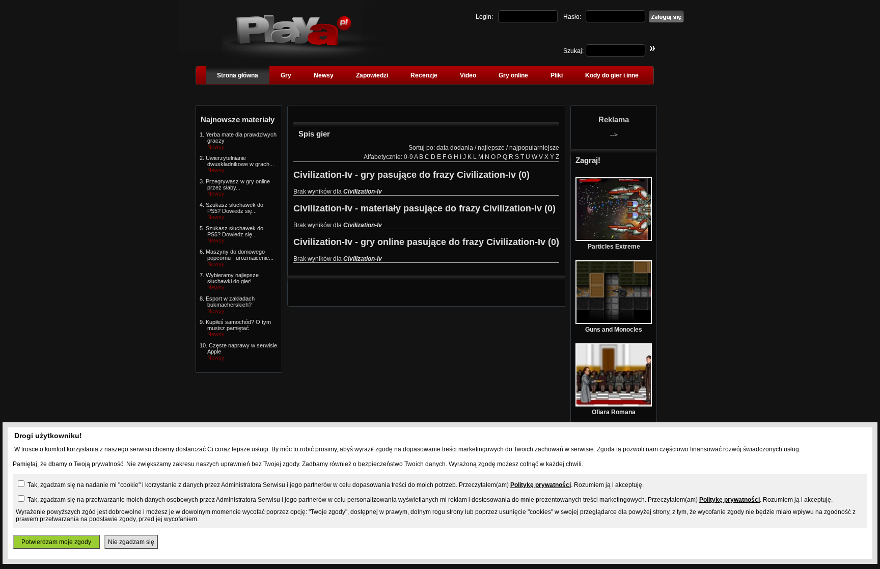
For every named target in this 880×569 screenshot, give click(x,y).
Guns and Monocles (613, 329)
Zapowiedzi (372, 75)
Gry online (513, 75)
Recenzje (423, 75)
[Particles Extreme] (613, 238)
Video (468, 75)
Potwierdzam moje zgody (56, 542)
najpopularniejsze (534, 147)
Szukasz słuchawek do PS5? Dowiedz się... (234, 208)
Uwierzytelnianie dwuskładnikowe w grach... (240, 161)
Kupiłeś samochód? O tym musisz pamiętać (238, 325)
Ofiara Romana (614, 412)
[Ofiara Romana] (613, 404)
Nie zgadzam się (131, 542)
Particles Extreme (614, 246)
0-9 (408, 156)
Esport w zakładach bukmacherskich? (230, 301)
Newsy (324, 75)
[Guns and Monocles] (613, 322)
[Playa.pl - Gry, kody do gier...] (303, 56)
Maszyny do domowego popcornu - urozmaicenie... (239, 255)
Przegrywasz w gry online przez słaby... (238, 184)
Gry (286, 75)
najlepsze (491, 147)
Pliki (557, 75)
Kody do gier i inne (612, 75)
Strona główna (237, 75)
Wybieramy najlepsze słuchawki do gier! (232, 278)
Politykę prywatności (540, 485)
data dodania (454, 147)
